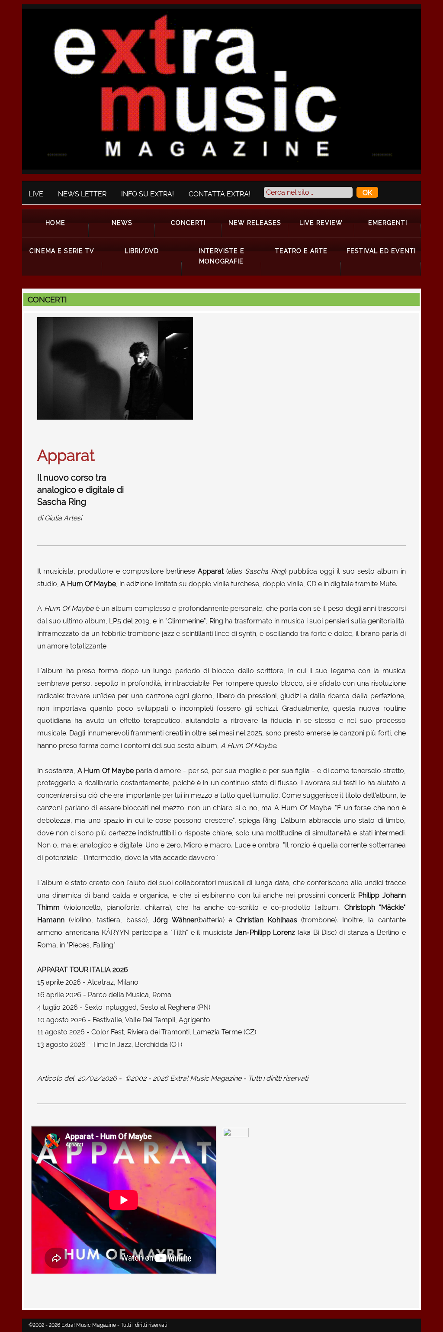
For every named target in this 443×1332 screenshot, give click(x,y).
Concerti (188, 222)
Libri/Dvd (142, 250)
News (122, 222)
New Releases (254, 222)
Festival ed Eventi (381, 250)
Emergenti (387, 222)
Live (36, 194)
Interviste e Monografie (221, 256)
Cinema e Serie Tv (61, 250)
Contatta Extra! (219, 194)
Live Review (321, 222)
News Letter (82, 194)
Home (55, 222)
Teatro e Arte (301, 250)
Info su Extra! (147, 194)
